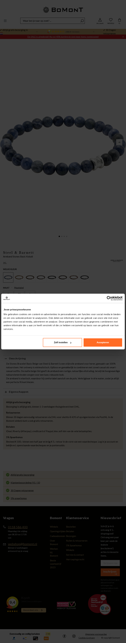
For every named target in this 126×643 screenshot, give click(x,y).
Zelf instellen (61, 342)
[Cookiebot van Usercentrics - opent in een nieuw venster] (109, 298)
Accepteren (103, 342)
